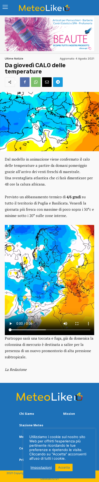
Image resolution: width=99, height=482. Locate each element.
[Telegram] (58, 82)
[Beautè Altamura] (49, 50)
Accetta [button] (64, 467)
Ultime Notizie (14, 58)
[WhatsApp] (36, 82)
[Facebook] (25, 82)
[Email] (47, 82)
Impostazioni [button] (41, 467)
